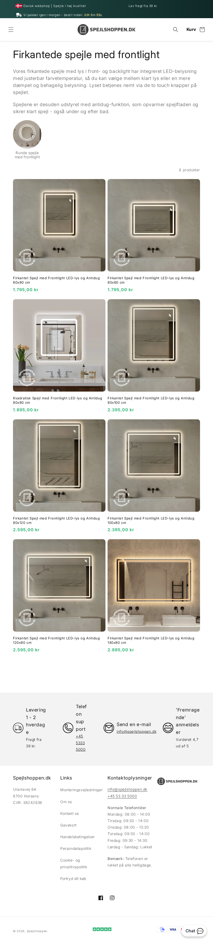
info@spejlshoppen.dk (127, 789)
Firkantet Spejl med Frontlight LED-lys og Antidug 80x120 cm (56, 520)
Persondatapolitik (75, 848)
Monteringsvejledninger (81, 790)
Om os (66, 802)
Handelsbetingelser (77, 837)
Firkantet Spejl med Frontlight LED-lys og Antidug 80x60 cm (151, 280)
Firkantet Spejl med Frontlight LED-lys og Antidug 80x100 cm (151, 400)
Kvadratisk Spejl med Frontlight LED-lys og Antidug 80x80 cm (57, 400)
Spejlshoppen (37, 931)
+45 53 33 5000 (122, 796)
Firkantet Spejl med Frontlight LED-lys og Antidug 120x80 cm (56, 640)
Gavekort (68, 825)
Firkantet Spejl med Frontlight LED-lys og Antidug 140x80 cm (151, 640)
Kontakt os (69, 813)
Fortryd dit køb (73, 878)
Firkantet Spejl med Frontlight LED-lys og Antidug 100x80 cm (151, 520)
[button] (11, 29)
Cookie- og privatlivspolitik (73, 863)
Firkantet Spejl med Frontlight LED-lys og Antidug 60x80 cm (56, 280)
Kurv (191, 29)
